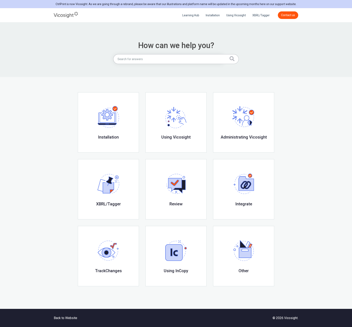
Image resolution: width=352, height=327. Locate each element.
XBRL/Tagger (261, 15)
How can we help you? (176, 45)
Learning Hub (190, 15)
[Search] (231, 59)
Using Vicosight (236, 15)
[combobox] (168, 59)
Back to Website (65, 318)
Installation (213, 15)
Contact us (288, 15)
